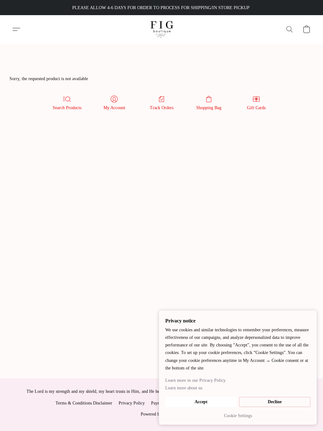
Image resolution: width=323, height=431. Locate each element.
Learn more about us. (184, 388)
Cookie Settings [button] (238, 415)
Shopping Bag (208, 107)
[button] (161, 29)
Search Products (67, 107)
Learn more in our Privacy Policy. (195, 380)
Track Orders (161, 107)
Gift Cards (256, 107)
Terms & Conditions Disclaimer (84, 403)
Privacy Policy (132, 403)
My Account (114, 107)
